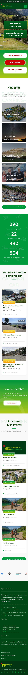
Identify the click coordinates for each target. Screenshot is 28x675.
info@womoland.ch (11, 607)
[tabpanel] (14, 25)
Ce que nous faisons (15, 69)
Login (9, 1)
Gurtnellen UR (9, 522)
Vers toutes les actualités (13, 207)
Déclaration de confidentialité (8, 655)
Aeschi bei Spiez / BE (11, 314)
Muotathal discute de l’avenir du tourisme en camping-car (13, 155)
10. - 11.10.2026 (9, 540)
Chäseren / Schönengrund (12, 335)
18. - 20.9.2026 (9, 483)
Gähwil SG (8, 551)
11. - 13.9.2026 (9, 454)
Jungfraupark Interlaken (12, 465)
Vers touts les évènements (13, 559)
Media (2, 649)
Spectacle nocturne (9, 136)
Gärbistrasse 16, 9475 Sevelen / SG (15, 610)
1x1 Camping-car (8, 514)
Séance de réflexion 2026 (11, 114)
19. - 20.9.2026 (9, 511)
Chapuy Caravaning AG (11, 486)
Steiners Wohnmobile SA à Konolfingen (11, 176)
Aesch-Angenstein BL (11, 494)
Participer (11, 403)
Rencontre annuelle (9, 458)
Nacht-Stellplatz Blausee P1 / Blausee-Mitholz (13, 365)
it (27, 1)
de (23, 1)
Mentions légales (5, 652)
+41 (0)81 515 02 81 (13, 612)
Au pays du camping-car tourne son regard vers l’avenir (11, 628)
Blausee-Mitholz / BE (11, 373)
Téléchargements (14, 55)
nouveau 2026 (9, 302)
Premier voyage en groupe (11, 195)
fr (25, 1)
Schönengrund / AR (11, 343)
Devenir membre (14, 62)
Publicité (3, 658)
